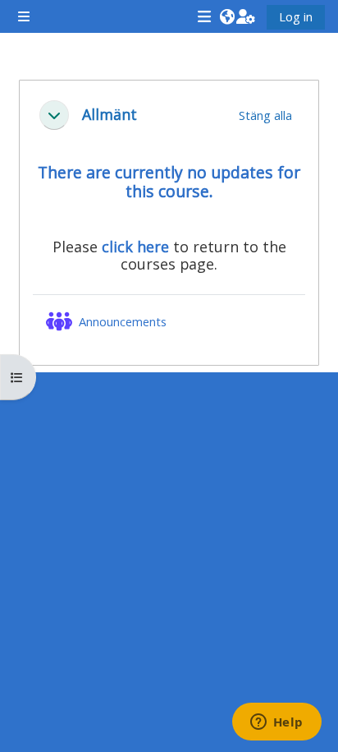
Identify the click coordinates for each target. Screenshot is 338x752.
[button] (226, 16)
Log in (296, 16)
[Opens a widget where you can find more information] (276, 723)
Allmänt (109, 114)
